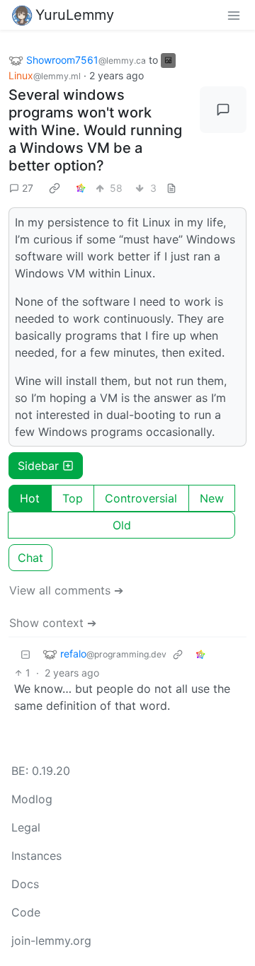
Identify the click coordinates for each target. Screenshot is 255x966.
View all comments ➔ (66, 590)
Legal (25, 827)
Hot (30, 498)
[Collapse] (25, 654)
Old (122, 525)
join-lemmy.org (51, 940)
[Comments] (223, 109)
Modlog (31, 799)
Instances (36, 856)
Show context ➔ (52, 623)
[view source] (171, 188)
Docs (25, 884)
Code (25, 912)
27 (27, 188)
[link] (54, 188)
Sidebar (38, 466)
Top (72, 498)
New (212, 498)
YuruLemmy (74, 14)
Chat (30, 558)
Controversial (141, 498)
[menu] (234, 14)
